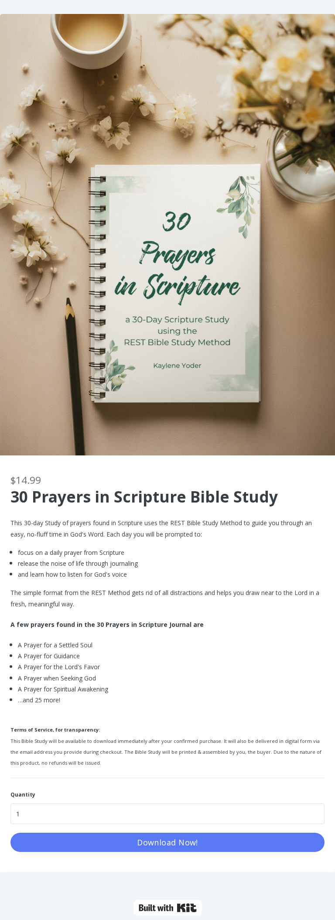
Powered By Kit (167, 908)
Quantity (22, 794)
